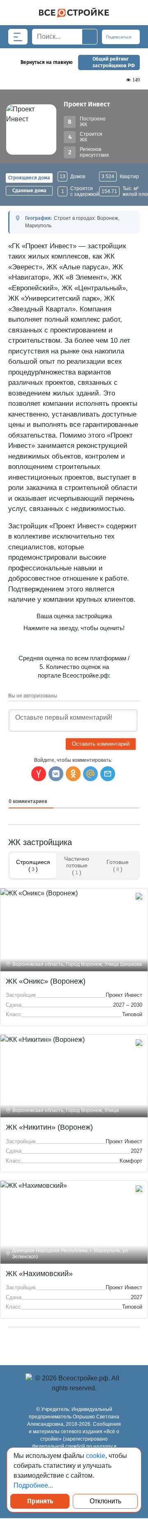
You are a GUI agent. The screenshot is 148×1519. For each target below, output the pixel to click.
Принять (40, 1501)
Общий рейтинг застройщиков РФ (113, 62)
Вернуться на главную (47, 62)
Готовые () (117, 865)
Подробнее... (33, 1485)
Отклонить (105, 1501)
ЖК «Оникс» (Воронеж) (46, 981)
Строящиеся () (33, 865)
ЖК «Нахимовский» (39, 1273)
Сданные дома (29, 190)
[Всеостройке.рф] (74, 12)
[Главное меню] (18, 37)
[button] (107, 773)
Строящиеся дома (29, 178)
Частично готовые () (76, 865)
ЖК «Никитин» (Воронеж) (49, 1127)
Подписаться (119, 37)
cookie (95, 1455)
